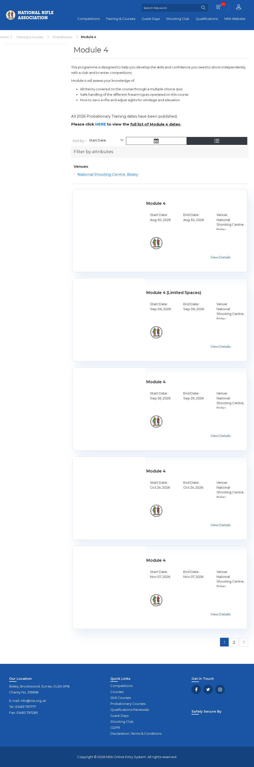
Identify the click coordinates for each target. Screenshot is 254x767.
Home (4, 37)
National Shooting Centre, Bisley (107, 174)
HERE (100, 124)
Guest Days (151, 19)
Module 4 (156, 203)
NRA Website (234, 19)
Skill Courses (120, 698)
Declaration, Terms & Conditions (135, 733)
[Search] (203, 8)
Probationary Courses (127, 704)
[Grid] (156, 141)
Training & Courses (120, 19)
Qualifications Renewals (129, 710)
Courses (117, 692)
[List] (216, 141)
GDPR (115, 727)
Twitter (208, 689)
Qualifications (207, 19)
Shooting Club (177, 19)
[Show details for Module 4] (109, 225)
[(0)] (218, 7)
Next (243, 642)
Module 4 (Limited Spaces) (173, 292)
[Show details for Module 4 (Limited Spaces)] (109, 314)
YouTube (220, 689)
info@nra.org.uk (33, 701)
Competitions (88, 19)
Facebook (196, 689)
